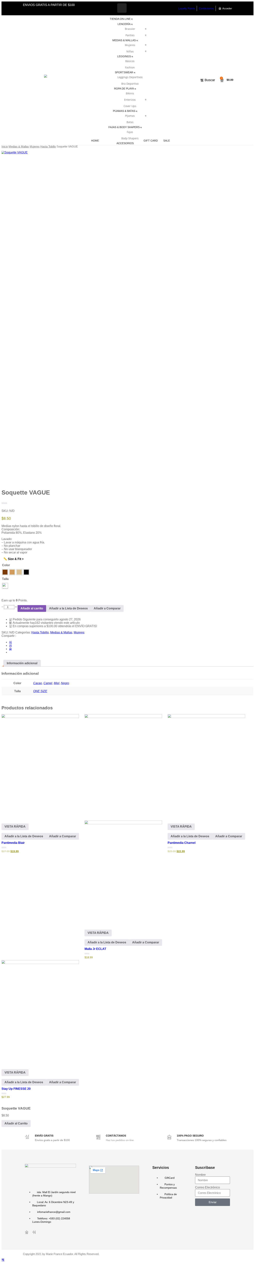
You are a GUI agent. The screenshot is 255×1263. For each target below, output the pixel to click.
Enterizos (130, 99)
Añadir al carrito (32, 608)
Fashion (130, 67)
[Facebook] (122, 8)
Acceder (227, 8)
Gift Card (151, 140)
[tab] (22, 663)
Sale (166, 140)
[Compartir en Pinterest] (10, 648)
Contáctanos (206, 8)
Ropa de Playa (124, 88)
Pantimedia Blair (13, 842)
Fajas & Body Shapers (124, 127)
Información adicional (22, 663)
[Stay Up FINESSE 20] (40, 1011)
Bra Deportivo (130, 83)
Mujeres (130, 45)
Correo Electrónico (207, 1187)
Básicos (130, 61)
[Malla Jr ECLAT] (123, 819)
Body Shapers (130, 138)
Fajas (130, 132)
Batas (130, 122)
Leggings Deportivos (130, 77)
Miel (56, 683)
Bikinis (130, 93)
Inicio (4, 146)
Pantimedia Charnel (181, 842)
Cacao (37, 683)
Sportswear (124, 72)
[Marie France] (45, 80)
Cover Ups (130, 106)
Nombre (200, 1174)
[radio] (5, 572)
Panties (130, 35)
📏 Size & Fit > (13, 559)
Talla (5, 578)
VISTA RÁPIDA (15, 826)
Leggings (124, 56)
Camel (47, 683)
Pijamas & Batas (124, 110)
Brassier (130, 29)
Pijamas (130, 115)
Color (6, 565)
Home (95, 140)
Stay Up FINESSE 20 (16, 1088)
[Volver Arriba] (2, 1259)
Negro (65, 683)
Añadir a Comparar (107, 608)
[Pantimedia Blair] (40, 765)
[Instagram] (133, 8)
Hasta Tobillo (48, 146)
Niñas (130, 51)
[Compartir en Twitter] (10, 645)
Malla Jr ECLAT (95, 948)
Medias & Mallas (124, 40)
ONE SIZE (40, 691)
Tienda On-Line (120, 18)
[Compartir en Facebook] (10, 642)
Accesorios (125, 143)
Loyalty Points (186, 8)
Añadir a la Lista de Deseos (68, 608)
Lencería (124, 24)
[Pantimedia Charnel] (206, 765)
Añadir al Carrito (16, 1123)
